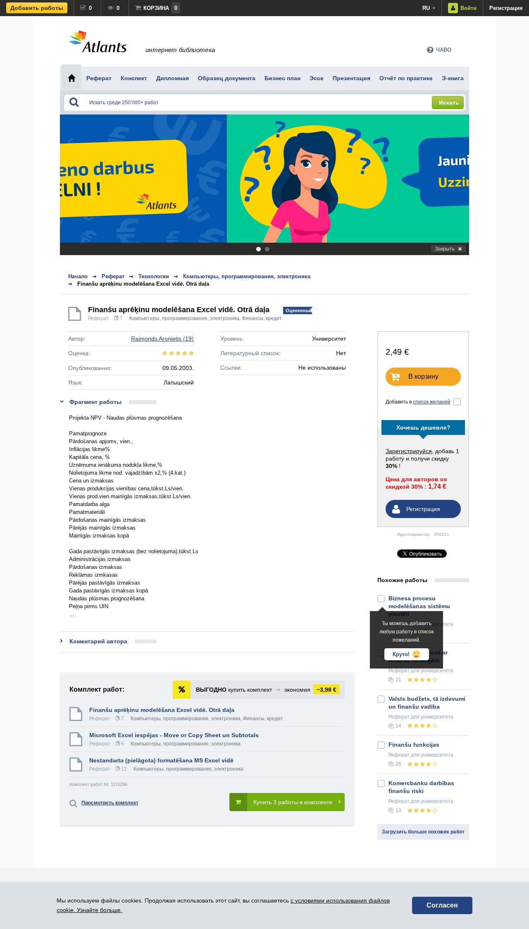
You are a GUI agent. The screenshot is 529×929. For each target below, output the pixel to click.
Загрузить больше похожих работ (423, 832)
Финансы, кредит (262, 318)
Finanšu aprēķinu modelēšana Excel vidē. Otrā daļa (143, 284)
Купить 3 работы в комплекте (292, 802)
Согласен (442, 905)
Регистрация (506, 8)
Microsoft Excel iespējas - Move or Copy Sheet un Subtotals (174, 735)
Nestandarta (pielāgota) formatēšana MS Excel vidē (161, 760)
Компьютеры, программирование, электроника (184, 318)
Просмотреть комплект (109, 803)
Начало (78, 276)
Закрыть (445, 249)
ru (426, 8)
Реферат (98, 318)
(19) (162, 338)
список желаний (431, 402)
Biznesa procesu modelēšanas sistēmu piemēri (419, 606)
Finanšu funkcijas (413, 744)
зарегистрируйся (409, 451)
